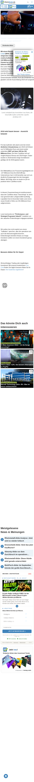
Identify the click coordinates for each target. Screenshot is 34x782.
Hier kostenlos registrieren (14, 269)
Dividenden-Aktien (8, 45)
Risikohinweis (22, 642)
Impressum (16, 642)
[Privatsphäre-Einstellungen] (6, 776)
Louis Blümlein (23, 331)
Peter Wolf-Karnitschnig (21, 351)
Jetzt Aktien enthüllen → (17, 631)
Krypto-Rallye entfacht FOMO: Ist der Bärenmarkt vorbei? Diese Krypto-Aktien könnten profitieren (15, 595)
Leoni (3, 53)
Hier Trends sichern (23, 74)
